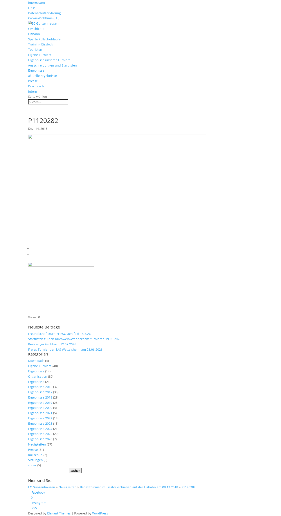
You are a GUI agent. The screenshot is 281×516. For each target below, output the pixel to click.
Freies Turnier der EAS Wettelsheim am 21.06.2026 (65, 349)
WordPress (100, 513)
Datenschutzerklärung (44, 13)
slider (32, 465)
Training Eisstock (40, 44)
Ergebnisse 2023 (40, 423)
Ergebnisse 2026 (40, 439)
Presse (33, 81)
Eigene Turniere (40, 55)
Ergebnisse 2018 (40, 397)
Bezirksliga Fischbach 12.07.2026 (52, 344)
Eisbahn (34, 34)
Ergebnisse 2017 (40, 392)
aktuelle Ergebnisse (42, 76)
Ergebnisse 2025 (40, 434)
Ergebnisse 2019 (40, 403)
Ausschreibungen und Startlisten (52, 65)
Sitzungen (35, 460)
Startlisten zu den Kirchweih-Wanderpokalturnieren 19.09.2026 (74, 339)
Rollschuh (35, 455)
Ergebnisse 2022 (40, 418)
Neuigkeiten (37, 444)
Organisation (37, 376)
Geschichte (36, 29)
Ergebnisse (36, 70)
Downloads (36, 86)
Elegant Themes (59, 513)
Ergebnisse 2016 (40, 387)
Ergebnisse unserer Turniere (49, 60)
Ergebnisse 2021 (40, 413)
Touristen (35, 49)
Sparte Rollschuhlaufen (45, 39)
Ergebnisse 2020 (40, 408)
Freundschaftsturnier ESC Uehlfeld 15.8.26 (59, 334)
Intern (32, 91)
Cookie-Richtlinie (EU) (43, 18)
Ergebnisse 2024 (40, 429)
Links (32, 8)
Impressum (36, 2)
